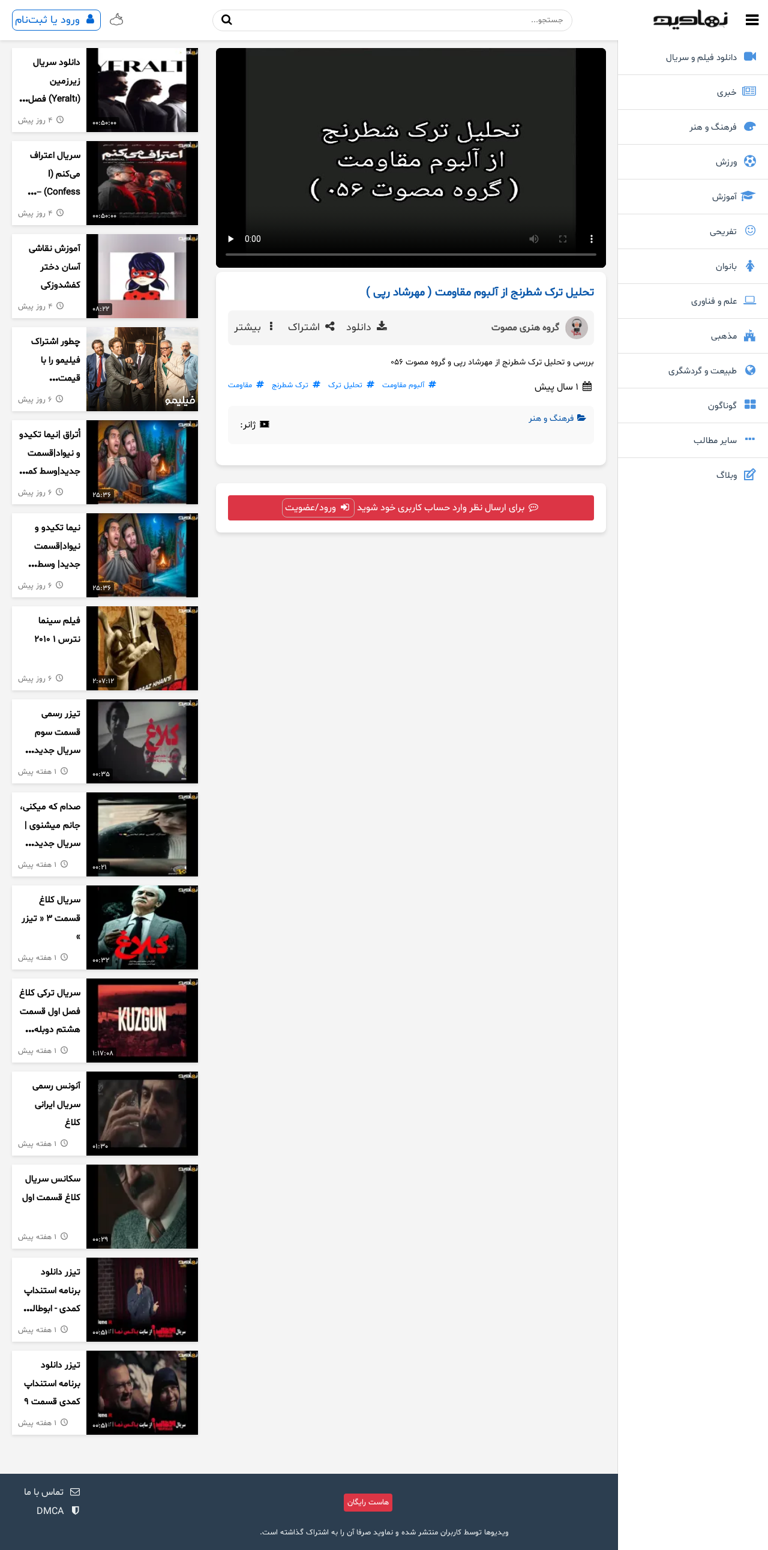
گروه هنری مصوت (525, 327)
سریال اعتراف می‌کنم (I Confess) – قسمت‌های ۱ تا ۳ (53, 192)
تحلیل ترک (345, 385)
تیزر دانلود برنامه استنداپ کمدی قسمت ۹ (52, 1383)
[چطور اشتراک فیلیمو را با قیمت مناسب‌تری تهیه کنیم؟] (142, 369)
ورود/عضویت (311, 507)
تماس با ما (44, 1492)
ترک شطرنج (290, 385)
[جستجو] (226, 20)
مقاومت (240, 385)
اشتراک (305, 328)
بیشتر (249, 328)
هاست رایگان (368, 1502)
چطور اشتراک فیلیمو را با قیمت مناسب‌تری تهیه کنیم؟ (50, 379)
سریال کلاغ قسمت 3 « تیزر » (51, 918)
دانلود (360, 328)
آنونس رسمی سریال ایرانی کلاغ (56, 1104)
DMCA (50, 1511)
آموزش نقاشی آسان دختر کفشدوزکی (54, 267)
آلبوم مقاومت (403, 385)
